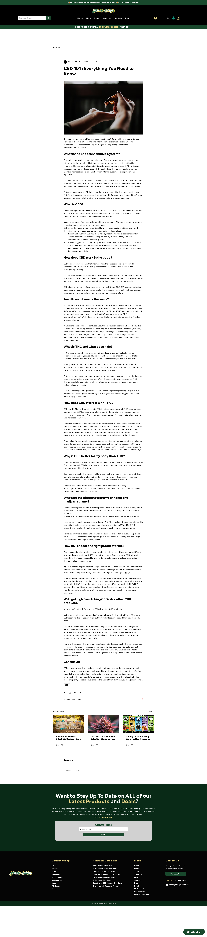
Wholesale (56, 886)
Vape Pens (56, 874)
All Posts (56, 47)
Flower (54, 865)
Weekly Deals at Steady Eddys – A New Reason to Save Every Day (137, 737)
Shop (136, 871)
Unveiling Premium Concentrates (106, 874)
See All (151, 711)
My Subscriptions (141, 895)
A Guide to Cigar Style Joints (105, 868)
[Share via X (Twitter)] (70, 692)
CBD (66, 685)
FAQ (136, 877)
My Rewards (139, 889)
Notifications (139, 892)
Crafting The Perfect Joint (104, 871)
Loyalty (137, 886)
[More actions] (142, 62)
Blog (136, 883)
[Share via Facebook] (65, 692)
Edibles (55, 868)
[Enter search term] (48, 18)
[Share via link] (80, 692)
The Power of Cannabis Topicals (106, 886)
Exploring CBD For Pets (102, 865)
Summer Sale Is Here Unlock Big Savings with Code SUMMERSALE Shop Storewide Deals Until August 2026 (68, 737)
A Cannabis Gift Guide (102, 880)
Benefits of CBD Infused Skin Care (106, 883)
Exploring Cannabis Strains (104, 877)
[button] (88, 18)
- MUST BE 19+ (125, 27)
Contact (137, 880)
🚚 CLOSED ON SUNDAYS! (127, 3)
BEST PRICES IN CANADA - (87, 27)
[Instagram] (167, 885)
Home (136, 865)
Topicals (55, 889)
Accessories (57, 880)
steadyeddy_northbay (179, 885)
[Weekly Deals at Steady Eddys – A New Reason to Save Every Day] (138, 724)
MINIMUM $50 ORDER (109, 27)
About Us (138, 874)
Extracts (55, 871)
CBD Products (57, 877)
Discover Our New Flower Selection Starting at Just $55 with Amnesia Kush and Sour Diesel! (103, 737)
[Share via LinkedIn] (75, 692)
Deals (54, 883)
